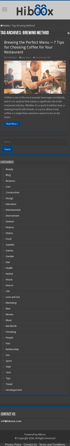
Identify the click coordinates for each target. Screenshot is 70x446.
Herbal (9, 273)
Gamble (10, 244)
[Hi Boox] (35, 9)
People (9, 337)
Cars (8, 186)
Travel (9, 384)
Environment (12, 215)
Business (26, 57)
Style (8, 366)
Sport (9, 360)
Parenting (11, 331)
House (9, 279)
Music (9, 320)
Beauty (9, 169)
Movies (9, 314)
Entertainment (13, 209)
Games (9, 250)
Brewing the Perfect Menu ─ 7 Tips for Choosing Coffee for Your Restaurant (34, 47)
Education (11, 204)
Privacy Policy (13, 444)
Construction (12, 192)
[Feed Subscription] (69, 33)
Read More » (12, 124)
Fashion (10, 221)
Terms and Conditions (52, 444)
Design (9, 198)
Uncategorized (14, 389)
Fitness (9, 233)
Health (9, 268)
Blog (8, 175)
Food (8, 239)
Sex (8, 355)
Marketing (11, 302)
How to (9, 285)
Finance (10, 227)
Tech (8, 372)
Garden (10, 256)
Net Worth (11, 326)
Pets (8, 343)
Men (8, 308)
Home (6, 25)
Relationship (12, 349)
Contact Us (30, 444)
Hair (8, 262)
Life (8, 291)
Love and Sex (13, 297)
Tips (8, 378)
